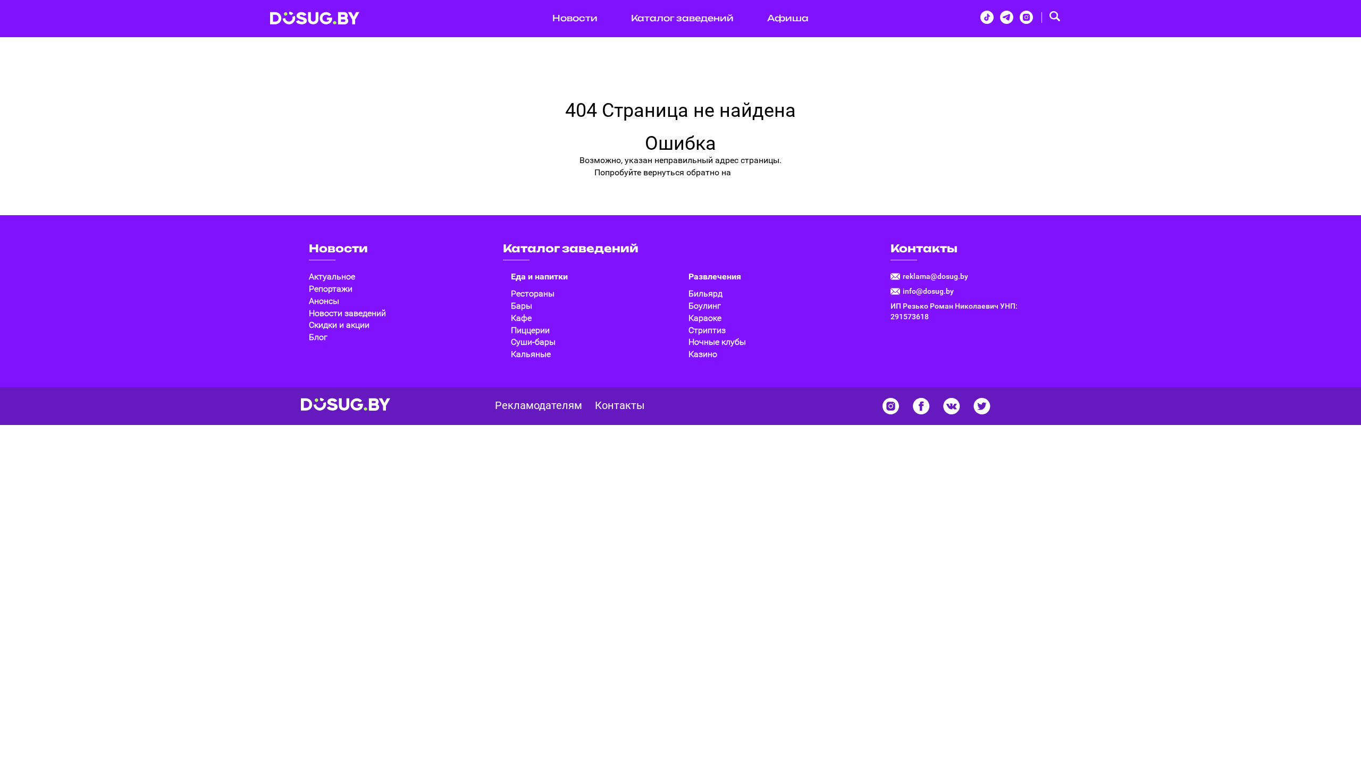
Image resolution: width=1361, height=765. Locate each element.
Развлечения (714, 276)
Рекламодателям (538, 405)
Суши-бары (533, 342)
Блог (318, 337)
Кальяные (531, 354)
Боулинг (704, 306)
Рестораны (533, 293)
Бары (521, 306)
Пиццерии (530, 330)
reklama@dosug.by (935, 276)
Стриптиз (707, 330)
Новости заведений (347, 313)
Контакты (923, 248)
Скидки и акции (339, 325)
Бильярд (705, 293)
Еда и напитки (539, 276)
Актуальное (332, 276)
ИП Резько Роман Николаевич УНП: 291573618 (954, 311)
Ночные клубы (717, 342)
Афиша (788, 18)
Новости (575, 18)
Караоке (704, 318)
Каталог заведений (682, 18)
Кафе (521, 318)
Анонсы (324, 301)
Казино (702, 354)
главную (750, 172)
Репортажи (330, 289)
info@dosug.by (928, 291)
